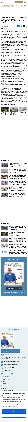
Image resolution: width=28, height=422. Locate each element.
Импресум (4, 386)
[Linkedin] (12, 374)
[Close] (26, 392)
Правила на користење (8, 390)
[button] (25, 2)
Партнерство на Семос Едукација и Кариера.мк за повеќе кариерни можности (18, 252)
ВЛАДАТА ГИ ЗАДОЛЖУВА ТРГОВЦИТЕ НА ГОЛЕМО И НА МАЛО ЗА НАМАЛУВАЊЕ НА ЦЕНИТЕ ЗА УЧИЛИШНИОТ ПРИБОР (18, 241)
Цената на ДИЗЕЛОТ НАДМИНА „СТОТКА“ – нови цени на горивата (18, 165)
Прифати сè (14, 411)
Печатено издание (10, 330)
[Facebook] (2, 374)
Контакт (3, 388)
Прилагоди (14, 415)
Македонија (4, 26)
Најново (6, 223)
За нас (3, 381)
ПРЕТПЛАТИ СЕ (14, 260)
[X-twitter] (5, 374)
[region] (14, 406)
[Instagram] (8, 374)
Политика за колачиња (13, 406)
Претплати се (5, 379)
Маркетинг (4, 384)
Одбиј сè (14, 419)
